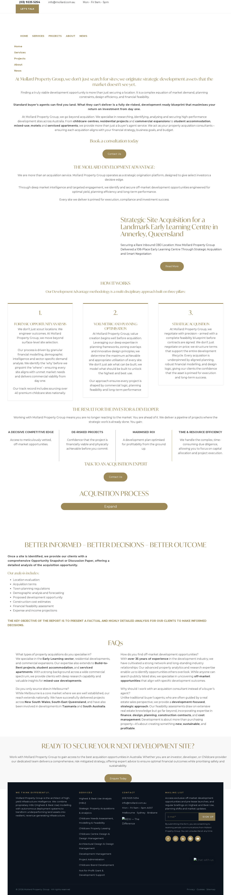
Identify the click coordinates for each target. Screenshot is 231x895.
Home (24, 36)
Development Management (95, 853)
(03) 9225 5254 (130, 798)
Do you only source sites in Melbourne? (42, 688)
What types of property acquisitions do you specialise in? (53, 654)
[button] (214, 58)
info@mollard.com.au (61, 2)
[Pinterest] (190, 838)
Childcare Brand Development (96, 865)
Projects (55, 36)
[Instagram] (175, 838)
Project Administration (91, 859)
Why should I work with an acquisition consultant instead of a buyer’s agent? (167, 691)
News (83, 36)
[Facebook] (168, 838)
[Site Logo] (43, 23)
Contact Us (114, 153)
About (70, 36)
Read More (172, 266)
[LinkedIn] (183, 838)
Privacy (191, 889)
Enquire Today (118, 778)
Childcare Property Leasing (94, 828)
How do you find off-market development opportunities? (159, 654)
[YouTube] (198, 838)
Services (38, 36)
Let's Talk (27, 9)
